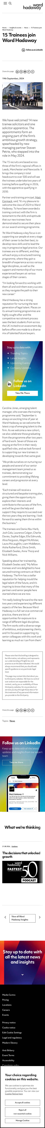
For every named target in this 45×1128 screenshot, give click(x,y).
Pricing (5, 1000)
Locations (7, 1005)
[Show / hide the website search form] (10, 3)
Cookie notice (8, 1028)
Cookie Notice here (14, 1094)
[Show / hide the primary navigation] (5, 3)
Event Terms (8, 1056)
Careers (6, 1010)
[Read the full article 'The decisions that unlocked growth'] (22, 872)
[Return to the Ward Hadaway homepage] (33, 6)
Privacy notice (9, 1023)
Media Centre (8, 995)
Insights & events (15, 27)
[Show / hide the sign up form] (22, 974)
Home (4, 27)
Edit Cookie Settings (12, 1033)
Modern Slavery (10, 1043)
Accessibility (8, 1061)
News (26, 27)
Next (40, 917)
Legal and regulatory (12, 1038)
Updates (15, 846)
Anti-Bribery (8, 1051)
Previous (5, 917)
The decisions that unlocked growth (21, 855)
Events (5, 1015)
